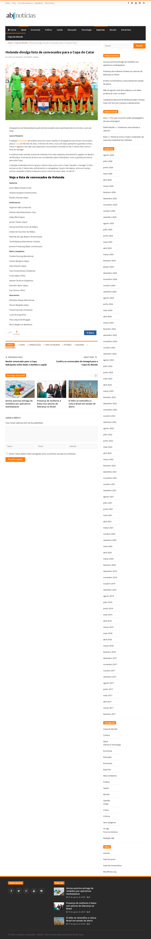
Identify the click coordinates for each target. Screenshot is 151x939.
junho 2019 (108, 608)
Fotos (14, 3)
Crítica (106, 810)
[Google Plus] (26, 891)
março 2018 (108, 645)
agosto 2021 (108, 496)
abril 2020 (107, 552)
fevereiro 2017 (109, 714)
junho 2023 (108, 372)
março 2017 (108, 708)
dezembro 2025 (110, 198)
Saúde (60, 30)
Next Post (89, 357)
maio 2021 (107, 515)
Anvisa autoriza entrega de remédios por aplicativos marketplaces (19, 403)
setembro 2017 (109, 676)
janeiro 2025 (108, 266)
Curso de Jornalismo (25, 3)
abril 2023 (107, 384)
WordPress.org (109, 871)
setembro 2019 (109, 589)
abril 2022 (107, 453)
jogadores (10, 348)
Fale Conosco (50, 3)
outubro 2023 (109, 347)
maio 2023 (107, 378)
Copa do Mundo (15, 36)
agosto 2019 (108, 596)
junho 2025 (108, 235)
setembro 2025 (109, 217)
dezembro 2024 (110, 273)
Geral (23, 30)
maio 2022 (107, 447)
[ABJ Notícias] (20, 16)
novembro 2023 (110, 341)
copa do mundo (52, 345)
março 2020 (108, 558)
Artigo (106, 803)
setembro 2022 (109, 422)
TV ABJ (106, 828)
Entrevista (126, 30)
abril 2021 (107, 521)
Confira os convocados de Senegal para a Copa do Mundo (77, 363)
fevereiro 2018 (109, 652)
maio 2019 (107, 614)
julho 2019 (107, 602)
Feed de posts (109, 859)
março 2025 (108, 254)
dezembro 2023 (110, 335)
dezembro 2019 (110, 571)
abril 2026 (107, 180)
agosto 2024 (108, 298)
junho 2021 (108, 509)
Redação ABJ (108, 838)
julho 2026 (107, 161)
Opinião (106, 800)
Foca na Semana (110, 832)
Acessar (106, 853)
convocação (35, 345)
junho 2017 (108, 689)
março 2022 (108, 459)
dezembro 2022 (110, 403)
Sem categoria (109, 822)
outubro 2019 (109, 583)
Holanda (80, 345)
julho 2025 (107, 229)
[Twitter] (132, 3)
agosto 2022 (108, 428)
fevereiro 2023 (109, 397)
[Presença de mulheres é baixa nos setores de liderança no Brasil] (59, 906)
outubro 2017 (109, 670)
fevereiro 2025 (109, 260)
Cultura (106, 735)
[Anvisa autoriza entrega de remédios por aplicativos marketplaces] (59, 891)
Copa (17, 143)
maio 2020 (107, 546)
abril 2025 (107, 248)
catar (22, 345)
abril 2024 (107, 316)
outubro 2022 (109, 416)
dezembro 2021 (110, 471)
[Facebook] (128, 3)
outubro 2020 (109, 534)
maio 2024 (107, 310)
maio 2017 (107, 695)
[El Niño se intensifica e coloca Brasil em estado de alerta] (59, 920)
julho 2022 (107, 434)
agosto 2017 (108, 683)
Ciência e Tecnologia (112, 744)
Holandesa (23, 140)
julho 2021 (107, 503)
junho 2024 (108, 304)
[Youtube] (136, 3)
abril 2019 (107, 621)
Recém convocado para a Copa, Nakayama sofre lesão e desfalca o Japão (26, 363)
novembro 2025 (110, 204)
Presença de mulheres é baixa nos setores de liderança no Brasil (49, 403)
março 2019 (108, 627)
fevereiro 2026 (109, 192)
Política (48, 30)
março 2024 (108, 322)
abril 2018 (107, 639)
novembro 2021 (110, 478)
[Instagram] (140, 3)
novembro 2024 (110, 279)
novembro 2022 (110, 409)
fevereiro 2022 (109, 465)
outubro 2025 (109, 211)
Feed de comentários (112, 865)
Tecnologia (86, 30)
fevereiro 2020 (109, 565)
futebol (68, 345)
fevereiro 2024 (109, 329)
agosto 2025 (108, 223)
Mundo (113, 30)
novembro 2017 (110, 664)
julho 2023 (107, 366)
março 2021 (108, 527)
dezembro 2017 (110, 658)
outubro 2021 (109, 484)
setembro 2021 (109, 490)
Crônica (106, 816)
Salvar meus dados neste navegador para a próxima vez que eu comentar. (42, 453)
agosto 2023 (108, 360)
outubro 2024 (109, 285)
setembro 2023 (109, 353)
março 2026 (108, 186)
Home (7, 3)
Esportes (100, 30)
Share (91, 332)
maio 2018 (107, 633)
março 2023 (108, 391)
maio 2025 (107, 242)
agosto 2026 (108, 155)
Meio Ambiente (110, 775)
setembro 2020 (109, 540)
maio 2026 (107, 173)
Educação (72, 30)
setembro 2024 (109, 291)
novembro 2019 (110, 577)
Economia (35, 30)
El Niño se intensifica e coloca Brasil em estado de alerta (82, 403)
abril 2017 (107, 701)
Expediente (39, 3)
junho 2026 (108, 167)
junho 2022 (108, 440)
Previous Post (15, 357)
